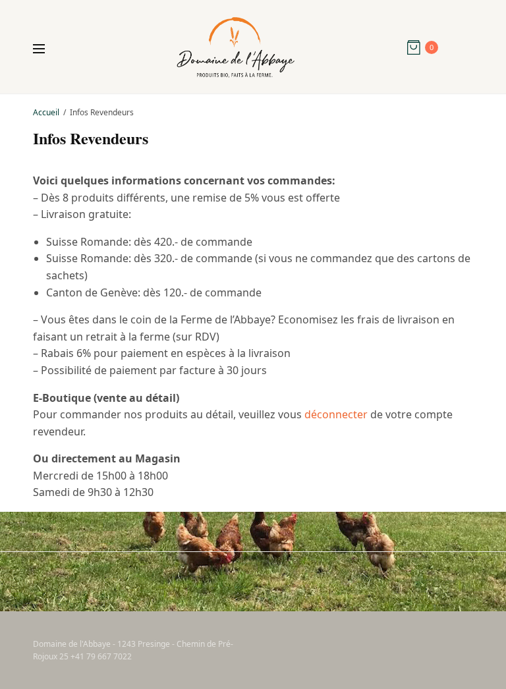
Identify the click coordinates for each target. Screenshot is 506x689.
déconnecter (336, 414)
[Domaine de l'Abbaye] (235, 47)
